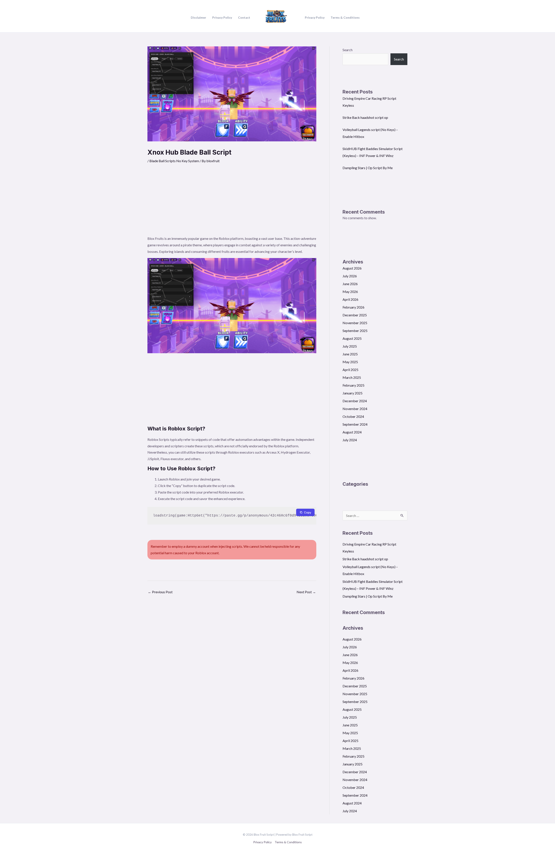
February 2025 (353, 385)
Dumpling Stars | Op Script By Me (368, 168)
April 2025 (350, 370)
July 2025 (350, 346)
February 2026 (353, 307)
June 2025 (350, 354)
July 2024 (350, 440)
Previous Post (160, 592)
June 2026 (350, 284)
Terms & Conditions (288, 842)
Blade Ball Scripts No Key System (174, 161)
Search (348, 50)
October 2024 (353, 416)
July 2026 (350, 276)
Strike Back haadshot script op (365, 117)
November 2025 (355, 323)
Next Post (306, 592)
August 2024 (352, 432)
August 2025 (352, 338)
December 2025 (355, 315)
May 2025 (350, 362)
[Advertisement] (231, 202)
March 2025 (352, 377)
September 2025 (355, 330)
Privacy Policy (262, 842)
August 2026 (352, 268)
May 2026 (350, 291)
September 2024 (355, 424)
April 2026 (350, 299)
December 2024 (355, 401)
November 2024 (355, 409)
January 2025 (352, 393)
